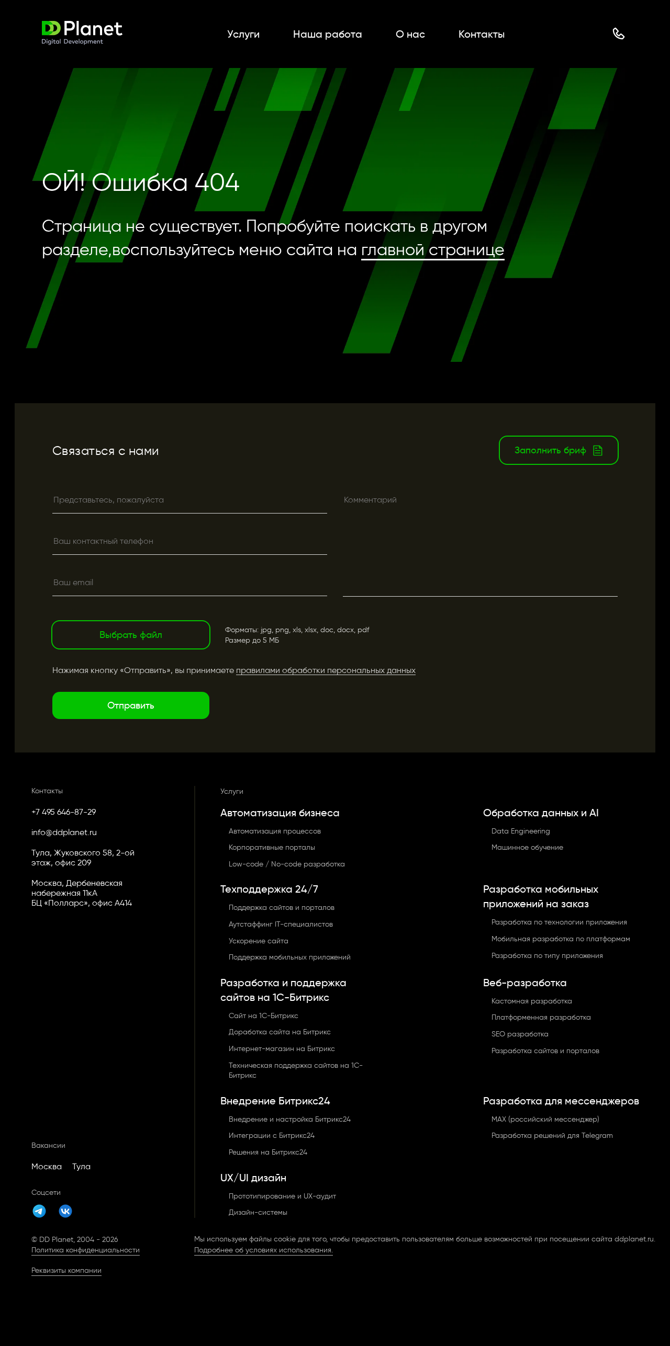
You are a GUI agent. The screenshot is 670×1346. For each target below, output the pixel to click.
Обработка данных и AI (541, 812)
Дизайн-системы (258, 1212)
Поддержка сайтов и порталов (281, 907)
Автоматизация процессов (275, 831)
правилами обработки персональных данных (326, 670)
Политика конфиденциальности (85, 1250)
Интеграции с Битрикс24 (272, 1135)
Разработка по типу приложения (547, 955)
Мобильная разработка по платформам (561, 938)
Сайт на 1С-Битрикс (263, 1015)
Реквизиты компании (66, 1270)
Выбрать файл (130, 635)
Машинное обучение (527, 847)
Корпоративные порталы (272, 847)
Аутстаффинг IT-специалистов (281, 924)
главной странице (433, 249)
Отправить (130, 705)
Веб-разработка (525, 982)
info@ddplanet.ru (64, 832)
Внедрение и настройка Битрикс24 (290, 1119)
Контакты (482, 34)
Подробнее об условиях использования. (263, 1250)
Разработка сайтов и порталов (545, 1050)
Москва (46, 1166)
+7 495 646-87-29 (63, 812)
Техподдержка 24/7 (269, 889)
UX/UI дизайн (253, 1177)
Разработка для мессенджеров (561, 1100)
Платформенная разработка (541, 1017)
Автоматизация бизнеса (280, 812)
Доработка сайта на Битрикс (280, 1032)
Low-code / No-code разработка (287, 864)
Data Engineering (521, 831)
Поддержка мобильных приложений (290, 957)
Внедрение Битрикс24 (275, 1100)
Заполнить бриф (550, 450)
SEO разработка (520, 1034)
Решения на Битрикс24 (268, 1152)
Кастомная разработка (532, 1001)
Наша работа (327, 34)
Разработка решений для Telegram (552, 1135)
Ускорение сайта (258, 941)
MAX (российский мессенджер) (545, 1119)
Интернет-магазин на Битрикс (282, 1048)
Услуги (243, 34)
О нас (410, 34)
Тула (81, 1166)
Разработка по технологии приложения (559, 922)
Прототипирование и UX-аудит (282, 1196)
